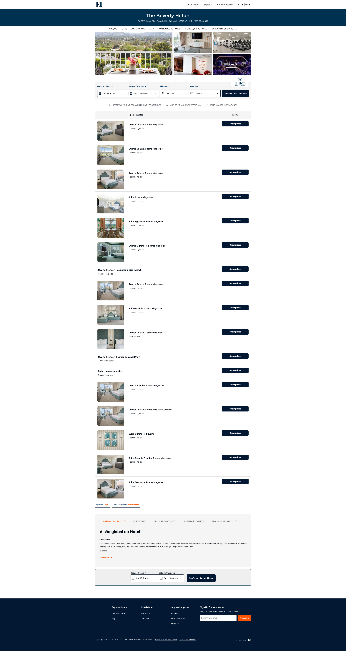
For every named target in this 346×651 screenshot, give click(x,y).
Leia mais (104, 557)
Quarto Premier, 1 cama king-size (146, 385)
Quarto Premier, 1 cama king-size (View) (119, 270)
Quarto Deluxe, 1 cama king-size (146, 124)
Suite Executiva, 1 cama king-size (146, 482)
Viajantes (164, 86)
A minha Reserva (225, 4)
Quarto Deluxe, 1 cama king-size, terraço (150, 409)
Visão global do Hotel (115, 521)
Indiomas (175, 623)
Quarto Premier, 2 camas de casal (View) (119, 357)
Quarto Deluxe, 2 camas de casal (146, 332)
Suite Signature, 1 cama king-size (146, 221)
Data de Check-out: (137, 86)
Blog (113, 618)
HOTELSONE (122, 640)
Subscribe (244, 618)
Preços (113, 29)
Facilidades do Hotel (169, 29)
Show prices (235, 124)
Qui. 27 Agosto (109, 93)
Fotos (124, 29)
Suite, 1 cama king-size (141, 197)
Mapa (151, 29)
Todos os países (119, 613)
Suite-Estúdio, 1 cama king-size (145, 308)
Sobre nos (145, 613)
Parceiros (145, 618)
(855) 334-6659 (201, 21)
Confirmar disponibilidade (235, 93)
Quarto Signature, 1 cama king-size (147, 245)
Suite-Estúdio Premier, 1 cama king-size (150, 458)
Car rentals (193, 4)
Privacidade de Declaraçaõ (166, 640)
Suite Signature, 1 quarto (141, 433)
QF (142, 623)
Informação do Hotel (195, 29)
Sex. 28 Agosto (140, 93)
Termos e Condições (187, 640)
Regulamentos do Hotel (224, 29)
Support (208, 4)
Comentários (138, 29)
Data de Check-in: (105, 86)
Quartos (194, 86)
